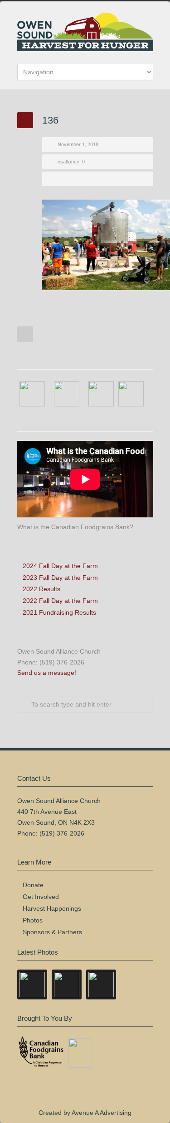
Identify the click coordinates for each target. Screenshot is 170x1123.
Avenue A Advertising (101, 1112)
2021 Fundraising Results (59, 612)
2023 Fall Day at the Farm (60, 577)
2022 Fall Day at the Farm (60, 600)
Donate (33, 885)
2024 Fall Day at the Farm (60, 565)
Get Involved (41, 896)
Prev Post (25, 334)
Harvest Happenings (52, 908)
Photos (33, 920)
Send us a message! (46, 672)
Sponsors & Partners (52, 932)
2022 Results (41, 589)
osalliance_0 (71, 161)
